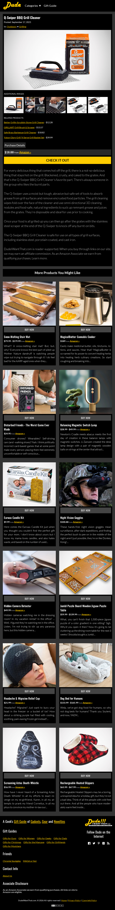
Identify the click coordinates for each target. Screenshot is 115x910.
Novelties (59, 821)
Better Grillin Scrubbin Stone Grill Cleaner (24, 122)
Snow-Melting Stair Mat (17, 337)
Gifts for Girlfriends (56, 842)
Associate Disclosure (15, 883)
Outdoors (11, 26)
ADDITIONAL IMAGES (14, 94)
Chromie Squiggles (12, 861)
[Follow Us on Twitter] (94, 843)
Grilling (22, 26)
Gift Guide (50, 5)
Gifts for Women (27, 838)
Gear (45, 821)
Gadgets (36, 821)
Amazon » (30, 341)
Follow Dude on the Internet (98, 834)
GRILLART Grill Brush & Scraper (19, 127)
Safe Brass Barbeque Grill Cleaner (20, 132)
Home (64, 900)
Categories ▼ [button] (33, 5)
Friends (7, 854)
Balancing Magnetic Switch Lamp (78, 425)
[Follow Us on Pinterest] (98, 843)
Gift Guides (10, 831)
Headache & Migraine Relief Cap (22, 698)
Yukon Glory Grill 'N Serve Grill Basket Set (24, 137)
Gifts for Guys (9, 838)
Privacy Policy (74, 900)
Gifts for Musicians (12, 846)
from (23, 341)
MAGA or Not (30, 861)
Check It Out (57, 160)
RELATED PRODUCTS (13, 118)
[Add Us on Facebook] (89, 843)
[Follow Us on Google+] (103, 843)
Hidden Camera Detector (17, 606)
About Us (7, 875)
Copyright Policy (89, 900)
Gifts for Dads (60, 838)
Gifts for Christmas (12, 842)
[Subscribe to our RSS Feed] (108, 843)
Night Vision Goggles (71, 518)
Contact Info (10, 868)
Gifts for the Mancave (33, 842)
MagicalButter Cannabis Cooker (77, 337)
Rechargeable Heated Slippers (77, 783)
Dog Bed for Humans (71, 698)
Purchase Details (15, 145)
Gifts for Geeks (44, 838)
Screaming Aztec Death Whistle (21, 783)
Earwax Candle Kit (14, 518)
